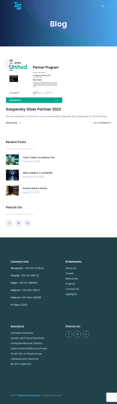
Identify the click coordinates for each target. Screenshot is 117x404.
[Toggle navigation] (108, 6)
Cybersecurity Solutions (25, 358)
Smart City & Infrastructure (26, 353)
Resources (72, 278)
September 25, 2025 (33, 176)
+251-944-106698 (31, 297)
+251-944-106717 (31, 290)
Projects (70, 283)
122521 (23, 305)
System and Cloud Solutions (27, 338)
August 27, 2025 (31, 192)
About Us (71, 268)
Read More (12, 122)
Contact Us (72, 289)
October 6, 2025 (31, 161)
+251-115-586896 (27, 283)
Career (70, 273)
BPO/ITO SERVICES (21, 364)
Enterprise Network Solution (27, 343)
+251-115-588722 (29, 275)
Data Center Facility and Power (29, 348)
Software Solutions (22, 333)
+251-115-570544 (33, 268)
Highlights (71, 294)
